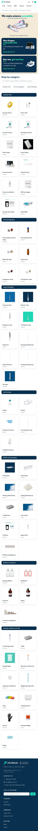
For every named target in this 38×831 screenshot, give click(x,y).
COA (3, 6)
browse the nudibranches (19, 35)
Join (33, 794)
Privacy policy (7, 770)
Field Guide (7, 805)
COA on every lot (9, 767)
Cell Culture (7, 392)
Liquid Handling (8, 287)
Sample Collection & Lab (11, 628)
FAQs (15, 6)
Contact (29, 6)
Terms (5, 827)
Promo (9, 6)
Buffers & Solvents (9, 563)
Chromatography (9, 220)
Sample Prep (7, 95)
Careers (21, 6)
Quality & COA (8, 816)
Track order (7, 813)
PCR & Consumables (10, 458)
